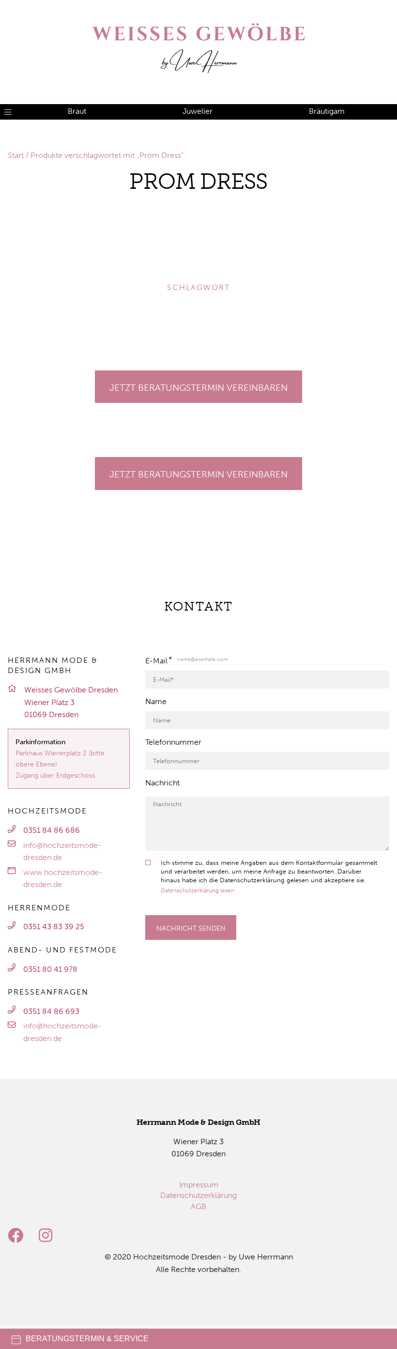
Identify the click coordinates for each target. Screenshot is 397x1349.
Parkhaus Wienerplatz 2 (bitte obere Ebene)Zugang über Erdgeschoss (60, 764)
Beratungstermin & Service (87, 1338)
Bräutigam (327, 111)
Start (16, 155)
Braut (77, 111)
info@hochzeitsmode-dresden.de (62, 851)
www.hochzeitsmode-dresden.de (63, 878)
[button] (21, 226)
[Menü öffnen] (7, 112)
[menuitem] (198, 1184)
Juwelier (198, 111)
